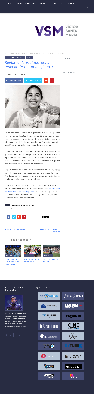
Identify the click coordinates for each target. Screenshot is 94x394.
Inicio (9, 3)
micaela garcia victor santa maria (17, 208)
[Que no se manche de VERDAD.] (51, 251)
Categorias (44, 3)
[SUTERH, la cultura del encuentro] (32, 251)
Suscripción (11, 10)
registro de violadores (38, 208)
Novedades (20, 57)
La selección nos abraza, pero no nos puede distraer (12, 261)
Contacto (70, 3)
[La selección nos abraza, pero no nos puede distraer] (13, 251)
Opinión (29, 57)
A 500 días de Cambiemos (15, 230)
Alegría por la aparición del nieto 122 (49, 230)
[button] (86, 6)
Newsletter (58, 3)
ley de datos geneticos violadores (23, 205)
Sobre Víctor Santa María (26, 3)
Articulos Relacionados (18, 240)
